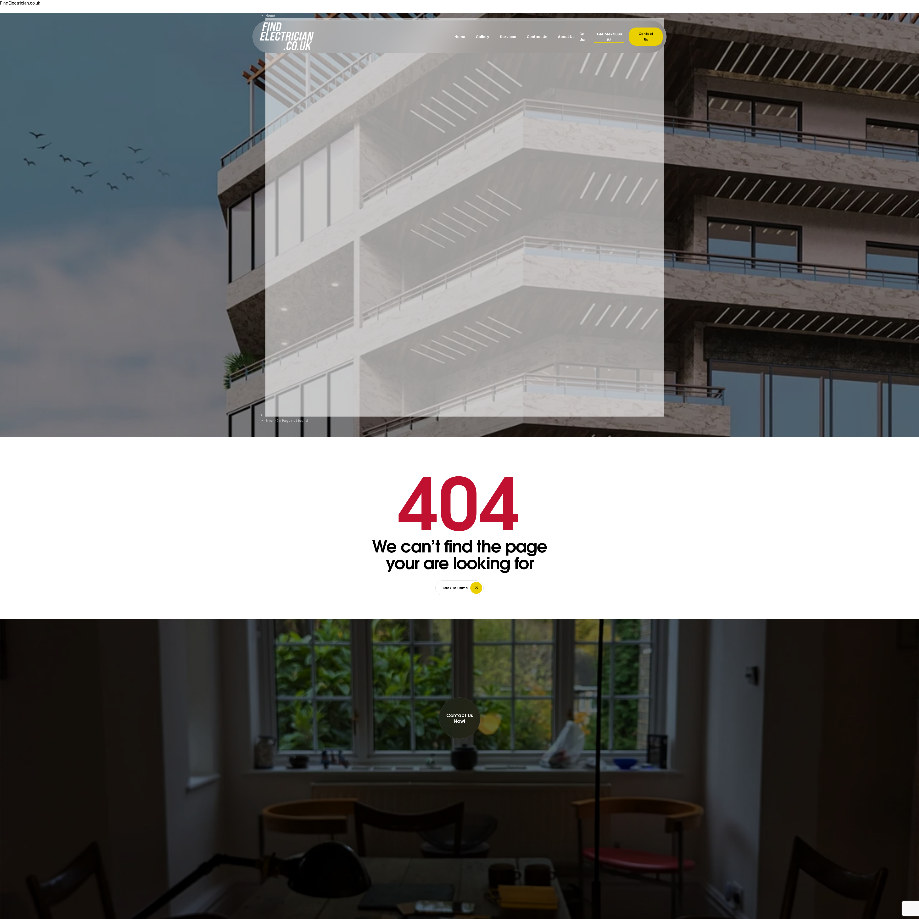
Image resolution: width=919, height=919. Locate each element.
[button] (609, 37)
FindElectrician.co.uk (20, 3)
